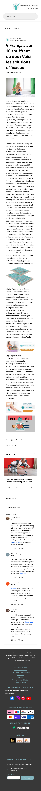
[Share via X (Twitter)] (12, 440)
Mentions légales (20, 667)
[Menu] (4, 6)
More (15, 28)
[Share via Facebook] (7, 440)
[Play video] (20, 424)
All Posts (7, 28)
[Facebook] (12, 698)
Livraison (20, 675)
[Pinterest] (23, 698)
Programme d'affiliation (20, 680)
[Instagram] (17, 698)
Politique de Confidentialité (20, 672)
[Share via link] (21, 440)
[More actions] (34, 39)
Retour (20, 677)
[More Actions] (34, 518)
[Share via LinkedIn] (17, 440)
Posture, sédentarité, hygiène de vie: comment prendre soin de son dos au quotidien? (19, 480)
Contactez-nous (20, 682)
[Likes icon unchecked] (12, 548)
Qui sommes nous (20, 670)
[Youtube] (28, 698)
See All (33, 454)
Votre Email (11, 774)
